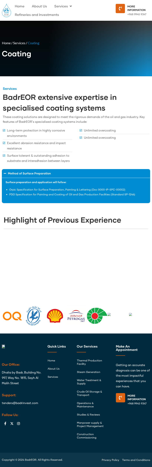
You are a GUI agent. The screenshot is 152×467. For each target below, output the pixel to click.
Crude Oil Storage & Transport (89, 393)
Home (19, 6)
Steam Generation (88, 371)
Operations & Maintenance (85, 404)
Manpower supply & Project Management (90, 424)
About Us (39, 6)
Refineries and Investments (37, 15)
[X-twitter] (12, 423)
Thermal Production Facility (89, 362)
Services (61, 6)
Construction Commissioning (86, 436)
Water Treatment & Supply (89, 381)
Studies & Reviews (88, 414)
